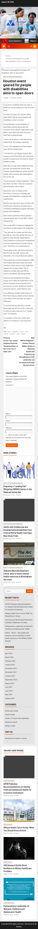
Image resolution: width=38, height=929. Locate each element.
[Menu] (9, 46)
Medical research (11, 722)
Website (9, 428)
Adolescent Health (11, 711)
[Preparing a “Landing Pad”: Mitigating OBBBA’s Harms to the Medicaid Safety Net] (19, 469)
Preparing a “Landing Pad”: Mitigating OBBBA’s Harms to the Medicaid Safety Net (18, 489)
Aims (9, 331)
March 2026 (9, 657)
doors (22, 331)
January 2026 (10, 665)
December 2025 (11, 668)
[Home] (4, 46)
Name (8, 414)
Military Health (10, 726)
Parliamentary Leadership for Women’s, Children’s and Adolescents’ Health (16, 909)
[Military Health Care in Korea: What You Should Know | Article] (19, 810)
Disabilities (15, 331)
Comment (10, 385)
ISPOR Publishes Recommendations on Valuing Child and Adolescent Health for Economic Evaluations (19, 607)
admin (7, 98)
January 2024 (10, 698)
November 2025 (11, 672)
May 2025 (8, 695)
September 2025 (11, 680)
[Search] (31, 46)
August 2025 (9, 683)
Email (8, 421)
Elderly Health (10, 715)
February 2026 (10, 661)
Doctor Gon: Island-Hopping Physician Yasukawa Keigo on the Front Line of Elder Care (11, 345)
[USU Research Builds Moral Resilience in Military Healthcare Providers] (19, 848)
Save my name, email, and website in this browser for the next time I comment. (18, 437)
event (26, 331)
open (17, 334)
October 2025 (10, 676)
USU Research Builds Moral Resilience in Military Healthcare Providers (18, 868)
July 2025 (8, 687)
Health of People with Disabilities (12, 76)
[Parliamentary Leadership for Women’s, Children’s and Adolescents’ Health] (19, 889)
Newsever (28, 924)
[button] (9, 46)
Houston (12, 334)
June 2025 (9, 691)
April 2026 (8, 653)
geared (6, 334)
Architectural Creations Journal (16, 738)
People (23, 334)
